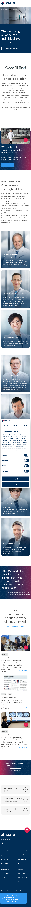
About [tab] (25, 425)
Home (3, 9)
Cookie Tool (10, 891)
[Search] (24, 3)
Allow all (15, 479)
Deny (15, 485)
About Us (8, 9)
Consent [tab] (5, 425)
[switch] (26, 460)
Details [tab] (15, 425)
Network (15, 9)
